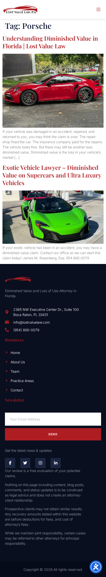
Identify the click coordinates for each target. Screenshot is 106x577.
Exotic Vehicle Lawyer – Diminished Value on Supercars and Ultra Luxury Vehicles (51, 175)
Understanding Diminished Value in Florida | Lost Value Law (50, 42)
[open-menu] (98, 9)
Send (53, 434)
